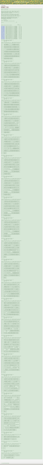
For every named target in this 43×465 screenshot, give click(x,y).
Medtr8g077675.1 (3, 35)
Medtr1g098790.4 (3, 29)
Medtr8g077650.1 (3, 36)
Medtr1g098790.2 (3, 31)
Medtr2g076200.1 (3, 34)
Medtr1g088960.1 (3, 27)
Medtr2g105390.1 (3, 38)
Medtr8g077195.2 (3, 32)
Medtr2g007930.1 (3, 28)
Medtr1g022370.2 (3, 33)
